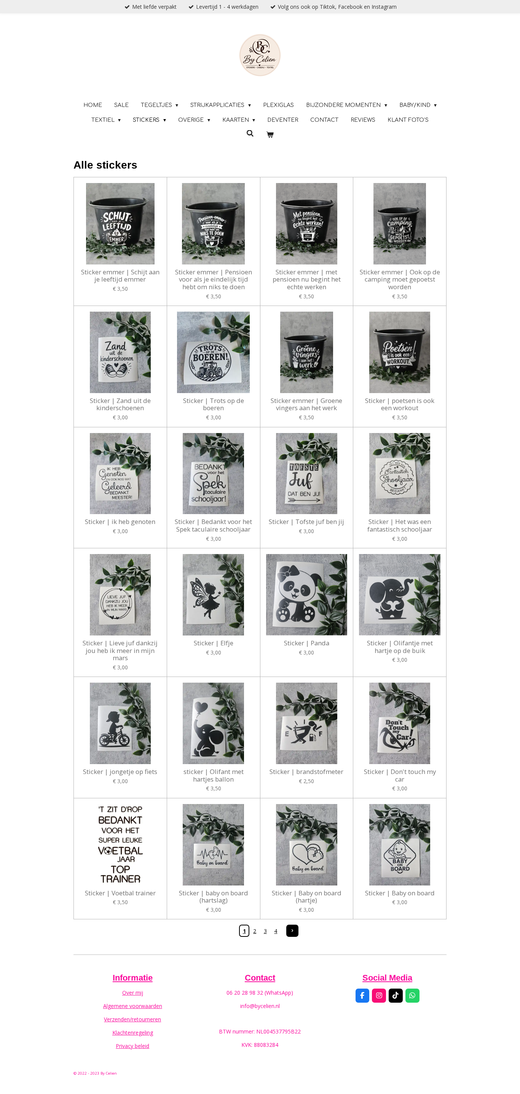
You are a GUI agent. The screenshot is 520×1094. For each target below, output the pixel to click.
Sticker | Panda (306, 643)
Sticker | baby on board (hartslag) (213, 896)
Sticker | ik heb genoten (120, 522)
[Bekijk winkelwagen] (270, 134)
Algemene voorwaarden (132, 1006)
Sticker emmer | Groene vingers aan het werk (306, 404)
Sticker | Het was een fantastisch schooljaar (399, 525)
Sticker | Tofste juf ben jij (306, 522)
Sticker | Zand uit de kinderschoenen (120, 404)
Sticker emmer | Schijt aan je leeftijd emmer (120, 275)
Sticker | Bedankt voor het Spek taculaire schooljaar (213, 525)
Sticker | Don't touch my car (400, 775)
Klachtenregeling (132, 1032)
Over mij (132, 992)
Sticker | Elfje (213, 643)
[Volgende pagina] (292, 931)
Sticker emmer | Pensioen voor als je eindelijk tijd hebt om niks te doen (213, 279)
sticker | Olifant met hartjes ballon (213, 775)
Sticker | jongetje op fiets (120, 772)
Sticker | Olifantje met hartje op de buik (400, 646)
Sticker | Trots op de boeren (213, 404)
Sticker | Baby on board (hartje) (306, 896)
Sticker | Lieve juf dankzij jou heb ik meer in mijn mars (120, 650)
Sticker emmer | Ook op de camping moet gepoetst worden (400, 279)
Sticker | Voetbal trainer (120, 893)
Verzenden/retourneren (132, 1019)
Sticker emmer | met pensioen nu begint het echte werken (307, 279)
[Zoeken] (250, 133)
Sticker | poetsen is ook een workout (399, 404)
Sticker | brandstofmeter (306, 772)
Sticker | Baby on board (400, 893)
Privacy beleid (132, 1045)
